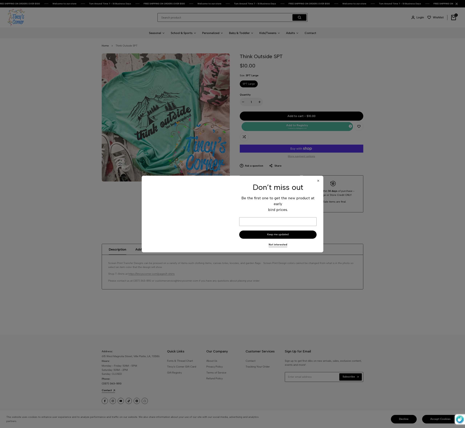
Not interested (278, 244)
